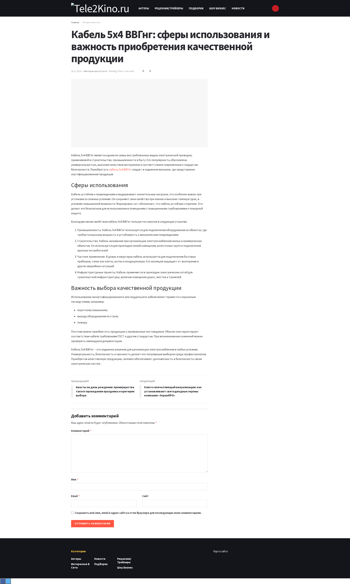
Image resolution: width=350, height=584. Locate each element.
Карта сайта (220, 551)
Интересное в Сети (91, 22)
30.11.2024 (76, 71)
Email (75, 496)
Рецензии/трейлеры (169, 8)
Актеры (144, 8)
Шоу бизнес (217, 8)
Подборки (196, 8)
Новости (238, 8)
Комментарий (81, 430)
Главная (75, 22)
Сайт (145, 496)
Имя (75, 479)
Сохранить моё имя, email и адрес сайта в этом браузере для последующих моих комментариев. (138, 513)
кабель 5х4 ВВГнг (120, 169)
